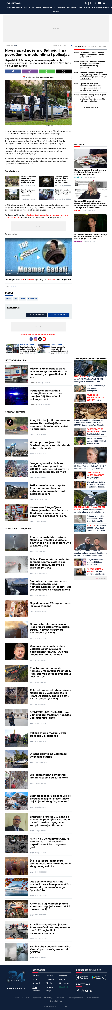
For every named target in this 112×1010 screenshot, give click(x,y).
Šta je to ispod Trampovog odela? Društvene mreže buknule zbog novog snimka (51, 863)
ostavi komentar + (59, 315)
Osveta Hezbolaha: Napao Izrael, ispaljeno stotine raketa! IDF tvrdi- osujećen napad (28, 180)
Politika (32, 7)
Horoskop (64, 983)
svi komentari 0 (36, 315)
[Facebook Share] (13, 71)
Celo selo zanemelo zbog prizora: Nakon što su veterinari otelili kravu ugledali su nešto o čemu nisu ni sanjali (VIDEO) (50, 694)
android (30, 279)
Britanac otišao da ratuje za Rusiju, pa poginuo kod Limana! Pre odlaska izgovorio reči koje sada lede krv (93, 76)
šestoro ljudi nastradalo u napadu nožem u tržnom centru (36, 216)
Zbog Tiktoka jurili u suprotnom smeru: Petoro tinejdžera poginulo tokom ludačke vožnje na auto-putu (50, 425)
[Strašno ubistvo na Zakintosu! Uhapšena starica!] (16, 759)
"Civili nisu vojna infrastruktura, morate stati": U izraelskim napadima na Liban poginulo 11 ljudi (50, 843)
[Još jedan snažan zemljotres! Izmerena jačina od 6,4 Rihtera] (16, 780)
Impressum (36, 998)
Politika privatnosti (75, 998)
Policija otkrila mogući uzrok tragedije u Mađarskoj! (48, 734)
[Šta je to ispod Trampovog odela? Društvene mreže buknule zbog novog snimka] (16, 866)
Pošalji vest (60, 998)
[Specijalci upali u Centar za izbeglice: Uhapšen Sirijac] (46, 194)
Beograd (63, 975)
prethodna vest (27, 344)
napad (22, 299)
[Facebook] (90, 3)
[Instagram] (95, 3)
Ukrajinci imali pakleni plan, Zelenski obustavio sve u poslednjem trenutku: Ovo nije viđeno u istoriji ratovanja (49, 650)
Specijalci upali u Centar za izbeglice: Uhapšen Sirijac (63, 192)
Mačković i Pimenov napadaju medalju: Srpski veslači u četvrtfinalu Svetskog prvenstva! (92, 65)
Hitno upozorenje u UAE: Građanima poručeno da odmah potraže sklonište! (50, 445)
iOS (22, 279)
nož (15, 299)
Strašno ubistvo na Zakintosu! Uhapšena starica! (48, 755)
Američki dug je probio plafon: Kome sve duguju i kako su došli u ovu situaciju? (50, 906)
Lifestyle (78, 7)
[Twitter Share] (64, 71)
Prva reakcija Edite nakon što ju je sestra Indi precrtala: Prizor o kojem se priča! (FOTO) (90, 236)
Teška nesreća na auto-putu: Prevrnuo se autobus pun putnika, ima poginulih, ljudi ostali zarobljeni (48, 489)
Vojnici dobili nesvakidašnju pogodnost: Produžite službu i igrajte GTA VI (92, 55)
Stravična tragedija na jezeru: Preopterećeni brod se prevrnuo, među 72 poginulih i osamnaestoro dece (50, 929)
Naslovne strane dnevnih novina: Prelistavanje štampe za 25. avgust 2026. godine (90, 172)
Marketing (48, 998)
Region (56, 11)
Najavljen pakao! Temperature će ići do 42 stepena (50, 605)
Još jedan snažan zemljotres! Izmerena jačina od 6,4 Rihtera (49, 776)
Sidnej (8, 299)
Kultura (94, 7)
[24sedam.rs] (13, 3)
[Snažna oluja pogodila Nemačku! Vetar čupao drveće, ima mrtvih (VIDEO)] (16, 952)
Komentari (101, 47)
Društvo (70, 7)
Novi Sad (63, 987)
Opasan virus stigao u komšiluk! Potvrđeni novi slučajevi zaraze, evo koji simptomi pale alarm (90, 87)
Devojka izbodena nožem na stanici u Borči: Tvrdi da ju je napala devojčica (28, 349)
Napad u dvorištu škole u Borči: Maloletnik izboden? (59, 349)
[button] (39, 257)
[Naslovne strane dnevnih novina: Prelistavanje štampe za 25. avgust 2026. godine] (90, 158)
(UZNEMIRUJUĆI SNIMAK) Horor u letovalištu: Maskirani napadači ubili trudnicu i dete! (51, 715)
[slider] (38, 270)
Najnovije (11, 7)
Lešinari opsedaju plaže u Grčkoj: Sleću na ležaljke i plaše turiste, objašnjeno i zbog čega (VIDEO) (50, 799)
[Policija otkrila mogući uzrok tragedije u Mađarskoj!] (16, 738)
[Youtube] (44, 339)
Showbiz (47, 7)
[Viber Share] (30, 71)
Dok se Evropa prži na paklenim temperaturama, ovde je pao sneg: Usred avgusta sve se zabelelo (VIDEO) (50, 563)
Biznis (86, 7)
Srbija (102, 7)
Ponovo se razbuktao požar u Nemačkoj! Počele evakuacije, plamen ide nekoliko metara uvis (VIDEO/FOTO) (50, 541)
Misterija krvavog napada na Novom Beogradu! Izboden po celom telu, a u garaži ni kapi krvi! (48, 373)
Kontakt (25, 998)
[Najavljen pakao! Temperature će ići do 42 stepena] (16, 608)
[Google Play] (98, 977)
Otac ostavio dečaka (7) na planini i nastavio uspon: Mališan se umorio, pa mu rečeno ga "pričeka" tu (50, 886)
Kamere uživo (22, 7)
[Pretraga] (86, 3)
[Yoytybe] (99, 3)
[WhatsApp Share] (47, 71)
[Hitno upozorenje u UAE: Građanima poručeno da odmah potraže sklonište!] (16, 448)
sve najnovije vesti (90, 107)
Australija (32, 299)
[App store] (82, 977)
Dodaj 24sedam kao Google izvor (40, 77)
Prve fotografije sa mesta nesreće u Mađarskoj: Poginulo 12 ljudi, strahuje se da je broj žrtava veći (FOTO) (51, 672)
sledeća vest (56, 344)
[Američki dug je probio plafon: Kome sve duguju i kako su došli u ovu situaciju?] (16, 909)
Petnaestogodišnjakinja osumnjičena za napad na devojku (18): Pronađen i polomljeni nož (46, 395)
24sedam (50, 279)
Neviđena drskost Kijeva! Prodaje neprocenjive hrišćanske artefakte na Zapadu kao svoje (28, 193)
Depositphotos (56, 1001)
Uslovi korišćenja (92, 998)
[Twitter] (104, 3)
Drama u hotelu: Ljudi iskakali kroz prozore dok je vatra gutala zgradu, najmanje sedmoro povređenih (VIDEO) (50, 628)
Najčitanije (90, 47)
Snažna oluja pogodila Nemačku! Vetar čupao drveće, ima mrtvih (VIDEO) (50, 949)
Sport (39, 7)
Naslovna (8, 45)
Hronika (61, 7)
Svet (54, 7)
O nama (16, 998)
